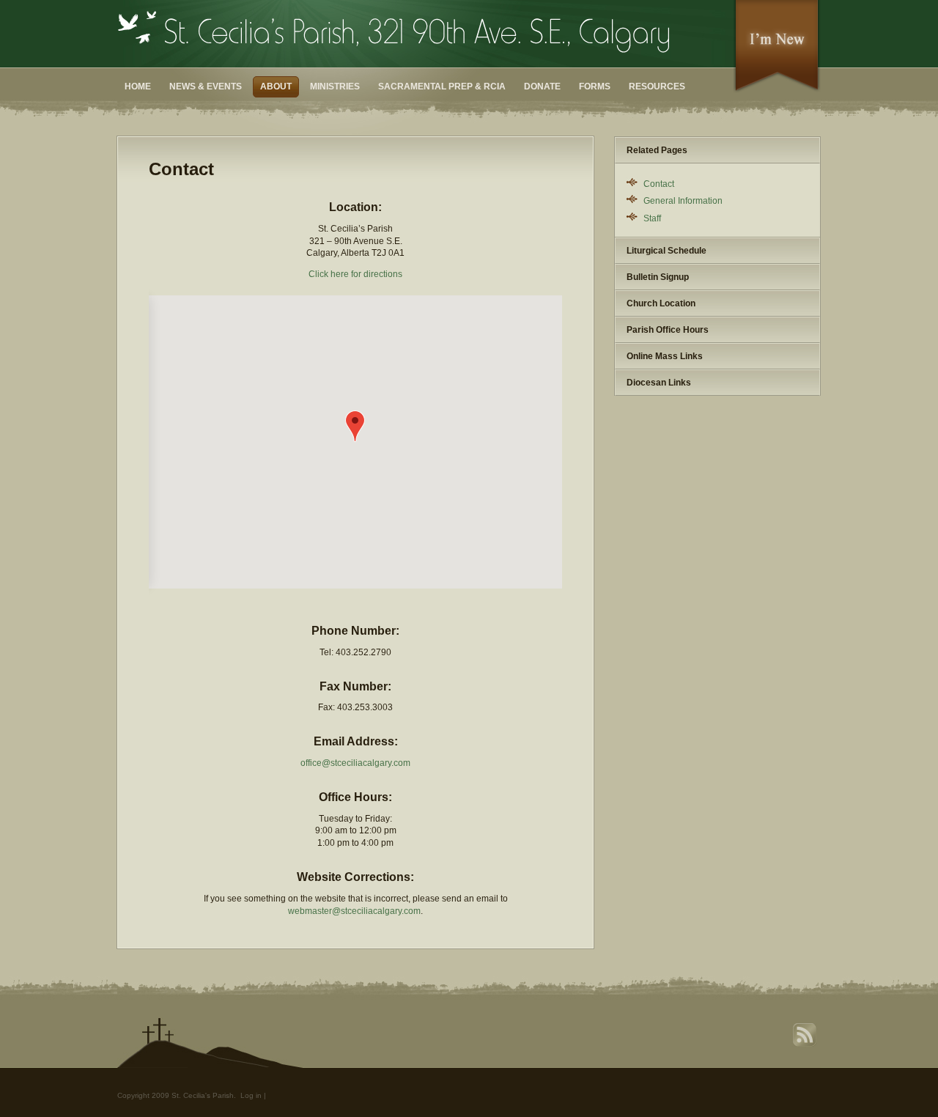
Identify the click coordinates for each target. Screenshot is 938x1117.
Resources (657, 86)
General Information (683, 201)
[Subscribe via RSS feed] (806, 1045)
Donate (542, 86)
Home (138, 86)
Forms (594, 86)
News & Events (205, 86)
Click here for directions (355, 274)
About (276, 86)
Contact (658, 184)
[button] (355, 426)
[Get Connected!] (777, 90)
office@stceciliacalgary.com (355, 763)
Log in (251, 1095)
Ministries (335, 86)
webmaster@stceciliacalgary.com (354, 911)
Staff (652, 218)
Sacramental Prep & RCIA (442, 86)
